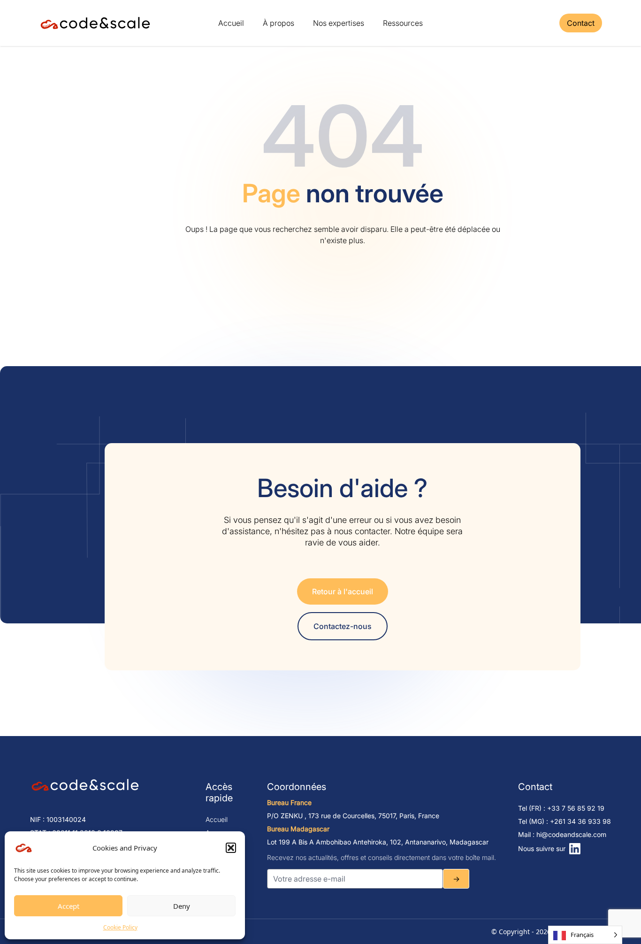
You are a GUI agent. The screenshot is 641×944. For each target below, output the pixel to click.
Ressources (403, 23)
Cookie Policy (120, 927)
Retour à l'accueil (342, 591)
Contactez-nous (342, 626)
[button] (231, 847)
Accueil (231, 23)
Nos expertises (338, 23)
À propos (278, 23)
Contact (581, 23)
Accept (68, 906)
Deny (181, 906)
